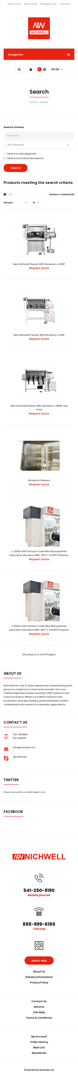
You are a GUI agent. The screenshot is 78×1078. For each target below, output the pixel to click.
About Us (39, 971)
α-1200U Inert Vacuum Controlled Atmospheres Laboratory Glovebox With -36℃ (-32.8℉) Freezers (39, 553)
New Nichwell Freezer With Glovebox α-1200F (39, 264)
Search (44, 102)
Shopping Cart (48, 3)
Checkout (65, 3)
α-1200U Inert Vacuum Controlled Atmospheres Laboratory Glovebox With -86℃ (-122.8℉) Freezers (39, 628)
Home (33, 102)
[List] (10, 194)
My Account (14, 3)
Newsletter (39, 1053)
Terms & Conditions (39, 1018)
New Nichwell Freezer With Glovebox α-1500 (39, 335)
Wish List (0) (30, 3)
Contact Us (39, 1001)
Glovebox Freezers (39, 480)
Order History (39, 1042)
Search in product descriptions (25, 158)
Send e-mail (39, 960)
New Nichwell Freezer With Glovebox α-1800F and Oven (39, 407)
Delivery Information (39, 977)
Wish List (39, 1047)
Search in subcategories (21, 153)
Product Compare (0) (61, 194)
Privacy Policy (39, 982)
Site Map (39, 1012)
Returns (39, 1007)
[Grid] (5, 194)
